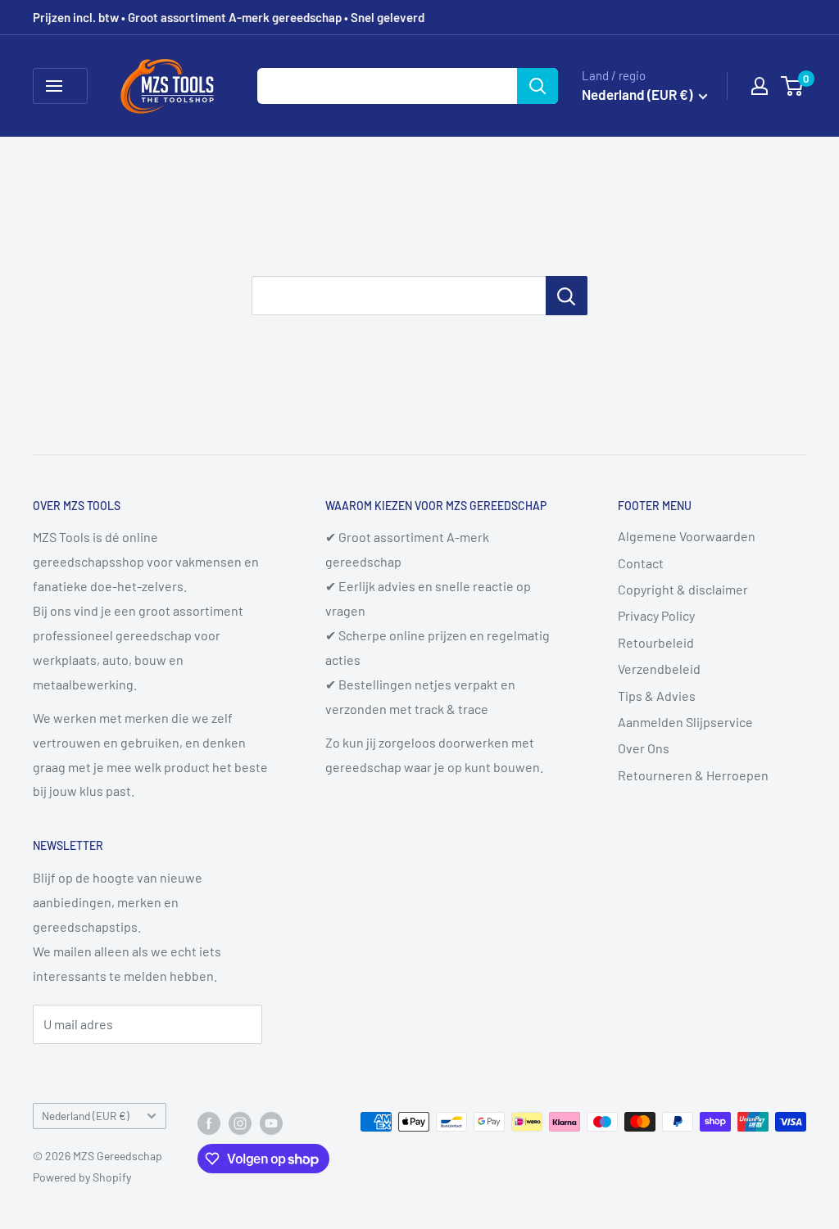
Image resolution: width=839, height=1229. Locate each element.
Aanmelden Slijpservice (685, 722)
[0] (792, 86)
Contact (641, 563)
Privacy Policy (656, 615)
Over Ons (643, 748)
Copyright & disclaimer (683, 589)
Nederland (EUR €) (85, 1116)
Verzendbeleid (659, 668)
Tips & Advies (657, 695)
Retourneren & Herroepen (693, 775)
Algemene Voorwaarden (686, 536)
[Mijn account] (759, 86)
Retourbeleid (656, 642)
